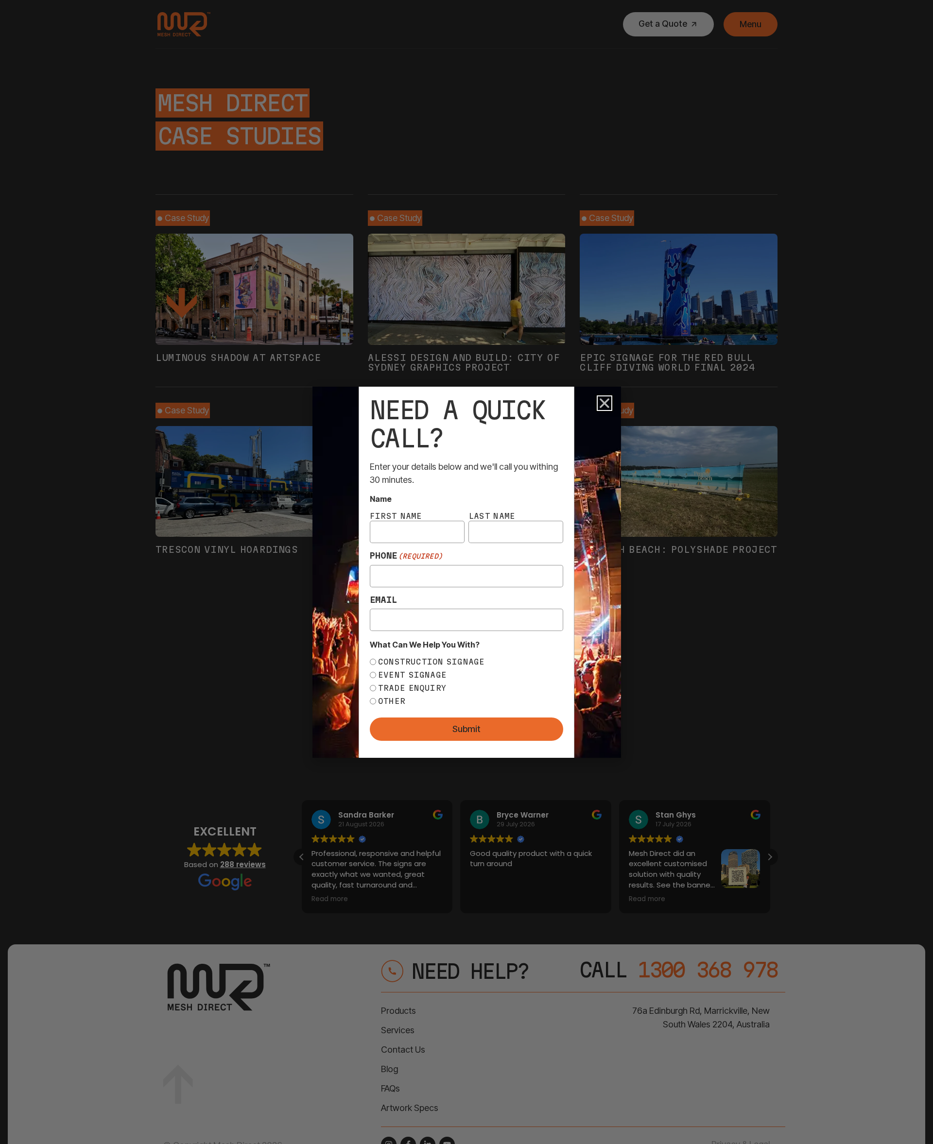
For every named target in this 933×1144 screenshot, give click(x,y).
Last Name (491, 516)
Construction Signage (431, 661)
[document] (466, 572)
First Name (396, 516)
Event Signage (412, 674)
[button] (604, 403)
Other (391, 701)
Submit (466, 729)
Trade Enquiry (412, 687)
